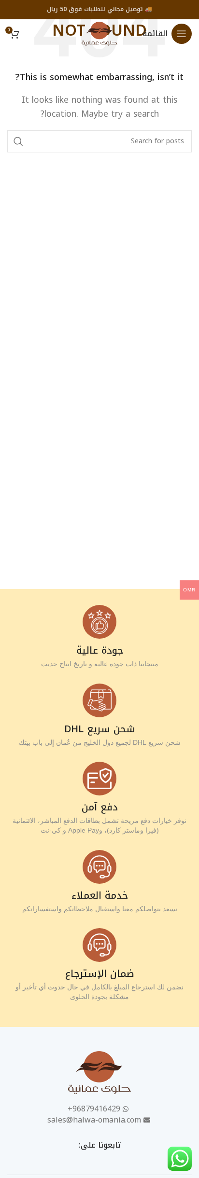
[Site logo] (99, 33)
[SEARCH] (18, 141)
